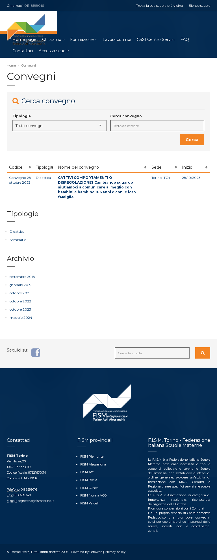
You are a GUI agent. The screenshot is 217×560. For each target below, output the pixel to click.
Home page (24, 39)
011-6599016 (34, 5)
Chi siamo (51, 39)
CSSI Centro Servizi (156, 39)
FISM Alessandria (93, 464)
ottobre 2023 (20, 309)
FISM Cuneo (89, 488)
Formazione (82, 39)
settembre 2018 (22, 276)
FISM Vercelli (89, 503)
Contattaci (22, 50)
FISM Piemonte (91, 456)
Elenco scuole (199, 5)
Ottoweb (96, 552)
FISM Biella (88, 480)
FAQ (184, 39)
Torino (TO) (160, 177)
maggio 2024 (21, 317)
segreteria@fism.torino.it (36, 501)
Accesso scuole (54, 50)
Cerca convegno (126, 116)
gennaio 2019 (20, 285)
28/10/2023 (191, 177)
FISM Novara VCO (93, 495)
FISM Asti (87, 472)
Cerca (192, 139)
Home (11, 65)
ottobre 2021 (20, 293)
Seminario (18, 240)
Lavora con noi (117, 39)
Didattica (43, 177)
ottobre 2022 (20, 301)
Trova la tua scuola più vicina (159, 5)
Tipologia (21, 116)
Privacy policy (115, 552)
